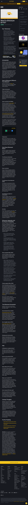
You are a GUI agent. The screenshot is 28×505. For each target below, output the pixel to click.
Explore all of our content (13, 462)
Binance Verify (22, 482)
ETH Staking (9, 476)
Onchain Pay (15, 471)
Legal (1, 472)
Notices (2, 479)
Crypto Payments (10, 470)
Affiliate (22, 467)
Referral (22, 468)
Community (2, 477)
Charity (8, 479)
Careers (2, 468)
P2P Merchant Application (17, 467)
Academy (9, 472)
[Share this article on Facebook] (21, 8)
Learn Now (18, 3)
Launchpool (9, 474)
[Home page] (11, 1)
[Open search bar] (21, 1)
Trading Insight (23, 472)
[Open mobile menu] (26, 1)
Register (24, 1)
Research (9, 478)
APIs (21, 481)
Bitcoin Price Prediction (17, 480)
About (1, 467)
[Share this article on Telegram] (23, 8)
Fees (21, 480)
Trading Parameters (23, 483)
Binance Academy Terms (22, 501)
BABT (8, 477)
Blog (1, 476)
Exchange (9, 467)
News (1, 470)
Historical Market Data (23, 471)
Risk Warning (2, 478)
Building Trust (2, 475)
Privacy (1, 474)
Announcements (2, 469)
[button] (26, 1)
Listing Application (16, 468)
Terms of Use (15, 501)
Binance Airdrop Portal (23, 484)
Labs (15, 470)
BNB (21, 469)
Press (1, 471)
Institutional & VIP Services (17, 469)
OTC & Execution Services (24, 470)
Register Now (23, 65)
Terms (1, 473)
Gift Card (9, 473)
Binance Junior (9, 471)
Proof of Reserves (23, 473)
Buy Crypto (9, 468)
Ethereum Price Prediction (17, 481)
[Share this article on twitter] (19, 8)
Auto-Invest (9, 475)
